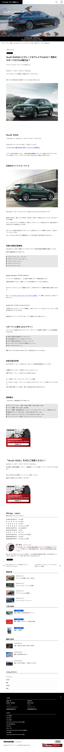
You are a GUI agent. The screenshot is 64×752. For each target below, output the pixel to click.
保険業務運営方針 (32, 709)
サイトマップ (30, 707)
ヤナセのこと (9, 677)
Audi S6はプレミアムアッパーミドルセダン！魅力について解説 (46, 565)
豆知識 (8, 685)
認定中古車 (30, 703)
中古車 (8, 680)
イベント (8, 705)
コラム (29, 705)
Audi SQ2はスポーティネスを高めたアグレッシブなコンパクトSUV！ (17, 565)
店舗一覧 (8, 701)
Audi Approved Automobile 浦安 (15, 722)
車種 (7, 688)
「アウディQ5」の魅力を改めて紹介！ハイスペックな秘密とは (23, 147)
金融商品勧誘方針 (11, 709)
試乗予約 (29, 701)
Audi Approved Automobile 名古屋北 (16, 730)
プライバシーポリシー (12, 707)
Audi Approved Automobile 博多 (15, 734)
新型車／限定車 (10, 703)
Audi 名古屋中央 (10, 724)
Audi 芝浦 (9, 720)
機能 (7, 682)
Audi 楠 (8, 726)
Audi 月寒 (9, 715)
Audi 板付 (9, 732)
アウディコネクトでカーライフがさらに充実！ (25, 295)
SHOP (8, 713)
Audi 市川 (9, 718)
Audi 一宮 (9, 728)
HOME (8, 698)
